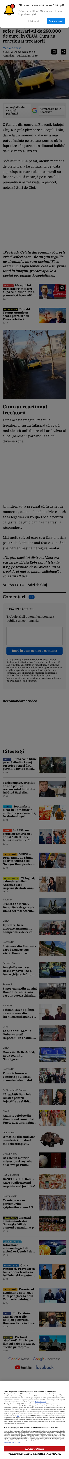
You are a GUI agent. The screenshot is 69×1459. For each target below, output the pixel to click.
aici (18, 1416)
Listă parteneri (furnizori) (12, 1442)
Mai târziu (34, 21)
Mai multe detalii (40, 1402)
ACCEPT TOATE (34, 1448)
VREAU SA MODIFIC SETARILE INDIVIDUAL (34, 1453)
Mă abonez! (56, 21)
